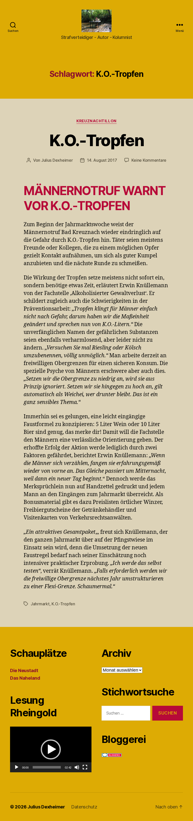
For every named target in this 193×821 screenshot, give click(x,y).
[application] (50, 749)
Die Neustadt (24, 670)
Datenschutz (84, 806)
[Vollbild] (84, 767)
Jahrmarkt (40, 603)
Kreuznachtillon (96, 121)
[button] (51, 749)
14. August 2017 (102, 160)
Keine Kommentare (148, 160)
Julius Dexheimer (57, 160)
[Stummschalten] (76, 767)
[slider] (47, 767)
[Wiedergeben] (16, 767)
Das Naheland (25, 678)
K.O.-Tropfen (96, 140)
